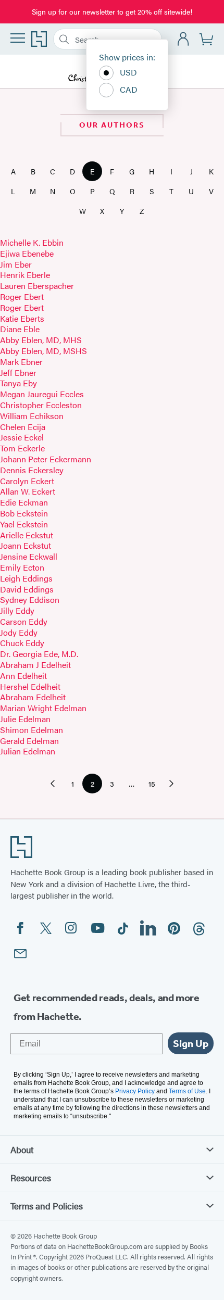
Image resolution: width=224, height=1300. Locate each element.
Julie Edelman (25, 719)
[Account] (184, 39)
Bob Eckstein (24, 513)
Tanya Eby (18, 383)
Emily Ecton (22, 567)
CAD (129, 89)
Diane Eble (20, 329)
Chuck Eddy (22, 643)
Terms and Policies (46, 1206)
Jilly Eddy (17, 610)
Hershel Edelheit (30, 686)
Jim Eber (16, 264)
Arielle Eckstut (26, 535)
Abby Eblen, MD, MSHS (43, 351)
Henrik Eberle (25, 275)
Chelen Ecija (22, 427)
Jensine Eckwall (28, 556)
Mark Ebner (21, 362)
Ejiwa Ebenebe (27, 253)
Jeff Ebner (18, 372)
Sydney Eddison (29, 599)
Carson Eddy (23, 621)
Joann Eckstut (25, 545)
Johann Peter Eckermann (45, 459)
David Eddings (27, 589)
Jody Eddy (19, 632)
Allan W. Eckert (27, 491)
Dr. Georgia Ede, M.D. (39, 654)
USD (128, 72)
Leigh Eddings (26, 578)
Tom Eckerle (22, 448)
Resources (30, 1177)
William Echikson (32, 416)
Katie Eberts (22, 318)
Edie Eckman (24, 502)
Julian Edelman (27, 751)
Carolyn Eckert (27, 481)
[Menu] (17, 38)
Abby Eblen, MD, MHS (41, 340)
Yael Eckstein (24, 524)
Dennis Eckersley (32, 470)
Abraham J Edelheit (35, 665)
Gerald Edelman (29, 741)
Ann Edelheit (23, 675)
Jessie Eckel (22, 437)
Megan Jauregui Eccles (42, 394)
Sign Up (190, 1043)
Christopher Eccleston (41, 405)
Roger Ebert (22, 296)
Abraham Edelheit (33, 697)
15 (154, 785)
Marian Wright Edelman (43, 708)
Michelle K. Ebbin (32, 242)
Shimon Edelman (31, 730)
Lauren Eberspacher (37, 286)
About (21, 1149)
